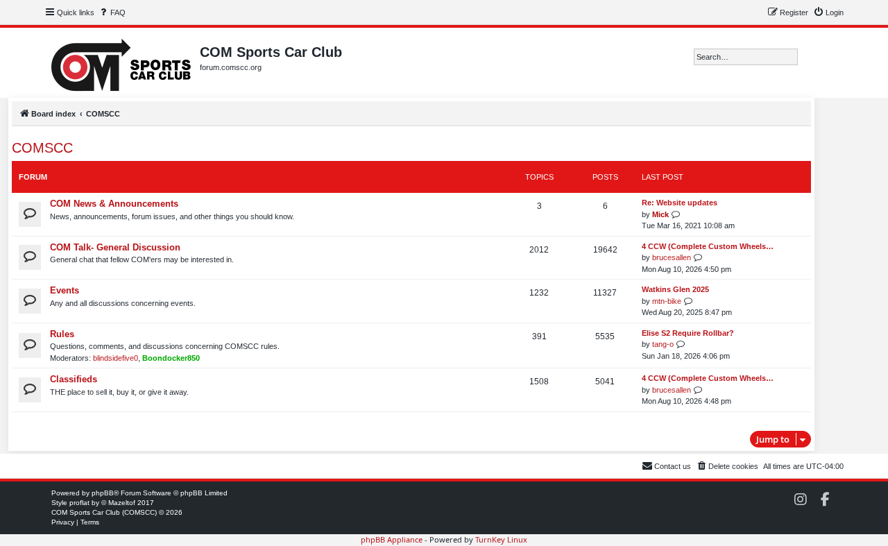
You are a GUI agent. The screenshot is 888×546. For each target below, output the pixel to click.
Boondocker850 (171, 358)
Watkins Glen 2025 (675, 289)
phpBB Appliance (391, 539)
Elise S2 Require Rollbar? (688, 333)
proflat (79, 502)
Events (64, 290)
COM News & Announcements (114, 203)
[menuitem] (112, 12)
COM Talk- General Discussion (115, 247)
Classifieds (73, 379)
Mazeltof (121, 502)
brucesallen (671, 257)
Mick (660, 214)
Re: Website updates (679, 202)
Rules (62, 334)
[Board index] (122, 62)
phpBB (103, 493)
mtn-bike (666, 301)
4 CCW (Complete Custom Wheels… (708, 246)
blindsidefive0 (115, 358)
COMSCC (42, 147)
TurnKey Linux (501, 539)
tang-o (663, 344)
